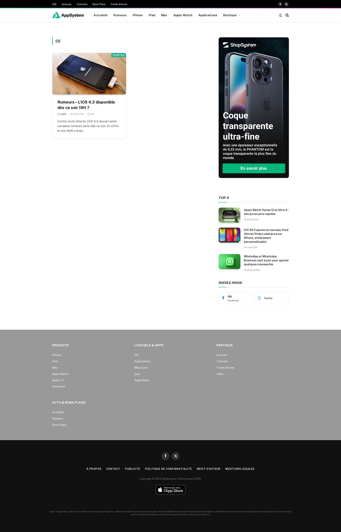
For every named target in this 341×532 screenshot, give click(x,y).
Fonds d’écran (119, 4)
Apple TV (58, 380)
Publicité (132, 468)
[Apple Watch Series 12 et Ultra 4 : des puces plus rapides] (229, 215)
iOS (54, 4)
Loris (64, 114)
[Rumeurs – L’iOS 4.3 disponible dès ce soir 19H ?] (89, 73)
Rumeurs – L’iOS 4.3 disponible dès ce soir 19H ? (86, 105)
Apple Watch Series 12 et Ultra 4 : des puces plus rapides (266, 212)
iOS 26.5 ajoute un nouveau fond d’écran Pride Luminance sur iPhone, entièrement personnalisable (266, 235)
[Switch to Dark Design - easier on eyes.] (280, 15)
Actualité (101, 15)
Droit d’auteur (209, 468)
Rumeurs (120, 15)
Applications (207, 15)
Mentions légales (240, 468)
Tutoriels (82, 4)
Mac (164, 15)
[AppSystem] (68, 15)
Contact (113, 468)
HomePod (58, 386)
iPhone (138, 15)
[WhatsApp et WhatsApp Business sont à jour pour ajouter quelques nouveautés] (229, 261)
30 (92, 114)
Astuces (66, 4)
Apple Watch (183, 15)
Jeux (137, 374)
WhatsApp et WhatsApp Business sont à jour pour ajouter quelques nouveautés (266, 260)
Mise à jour (141, 367)
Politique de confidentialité (168, 468)
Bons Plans (99, 4)
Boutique (230, 15)
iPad (152, 15)
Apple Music (142, 380)
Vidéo (220, 374)
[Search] (287, 15)
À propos (93, 468)
